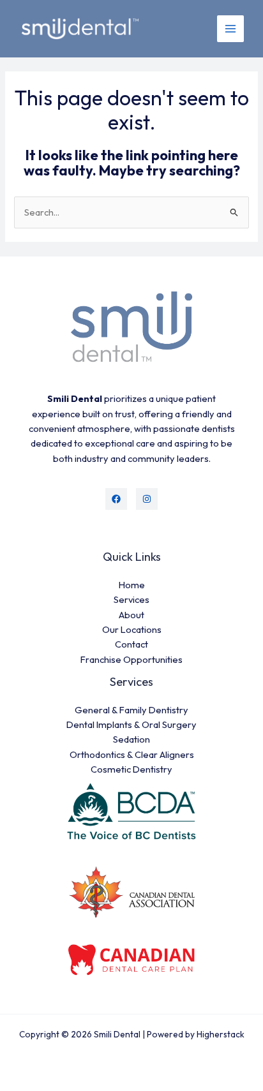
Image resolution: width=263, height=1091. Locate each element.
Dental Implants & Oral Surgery (131, 724)
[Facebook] (116, 499)
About (131, 615)
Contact (131, 644)
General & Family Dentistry (131, 710)
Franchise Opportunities (131, 659)
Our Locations (132, 629)
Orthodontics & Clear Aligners (132, 754)
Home (132, 585)
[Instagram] (147, 499)
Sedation (131, 739)
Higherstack (220, 1034)
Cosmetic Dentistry (131, 769)
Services (131, 599)
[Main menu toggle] (230, 28)
